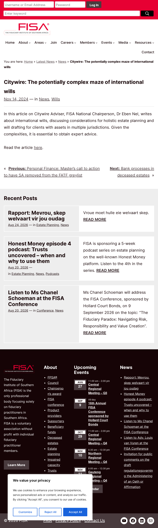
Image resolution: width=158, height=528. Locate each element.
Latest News (45, 61)
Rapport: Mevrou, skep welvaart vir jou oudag (37, 215)
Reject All (50, 512)
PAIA (47, 520)
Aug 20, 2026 (18, 267)
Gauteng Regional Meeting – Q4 (97, 476)
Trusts (52, 470)
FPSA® (52, 377)
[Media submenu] (130, 42)
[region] (50, 497)
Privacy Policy (68, 520)
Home (28, 61)
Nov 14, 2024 (16, 99)
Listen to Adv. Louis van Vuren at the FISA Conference (138, 443)
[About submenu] (30, 42)
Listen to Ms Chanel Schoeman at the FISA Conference (36, 298)
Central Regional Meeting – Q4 (97, 438)
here (38, 147)
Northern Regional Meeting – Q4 (97, 457)
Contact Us (94, 520)
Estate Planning (47, 225)
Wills (55, 99)
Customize (25, 512)
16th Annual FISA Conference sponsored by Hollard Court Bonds (98, 413)
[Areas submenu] (45, 42)
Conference (45, 310)
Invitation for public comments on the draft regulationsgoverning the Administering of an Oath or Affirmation (138, 470)
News (62, 61)
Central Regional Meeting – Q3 (97, 388)
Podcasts (52, 274)
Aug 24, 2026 (18, 225)
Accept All (75, 512)
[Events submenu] (114, 42)
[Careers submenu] (75, 42)
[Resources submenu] (153, 42)
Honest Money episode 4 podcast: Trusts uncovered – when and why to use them (39, 252)
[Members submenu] (96, 42)
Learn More (16, 465)
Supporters (56, 421)
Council (53, 383)
